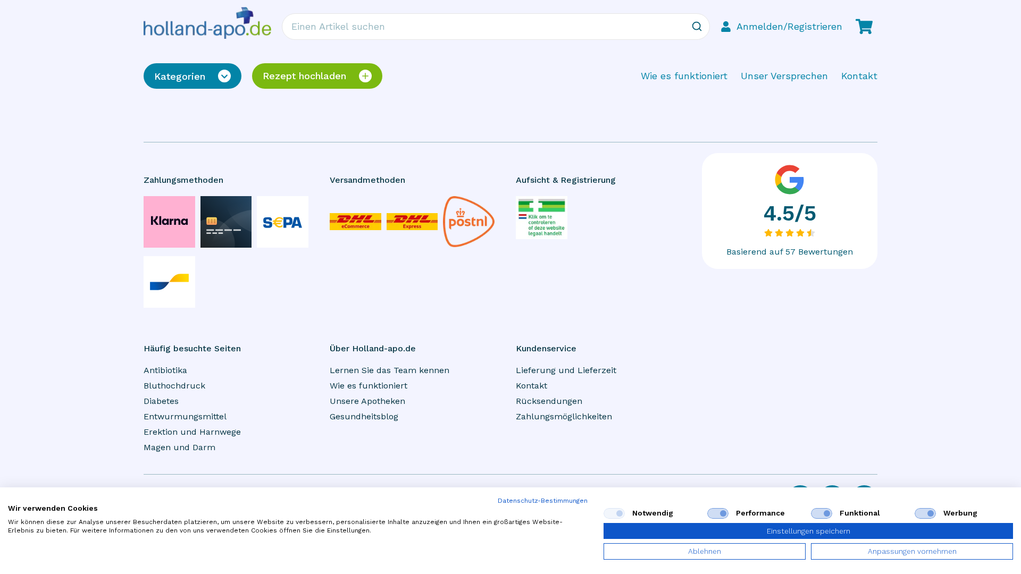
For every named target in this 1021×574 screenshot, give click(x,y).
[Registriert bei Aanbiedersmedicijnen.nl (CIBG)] (541, 217)
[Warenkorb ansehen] (864, 26)
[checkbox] (614, 513)
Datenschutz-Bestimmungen (543, 500)
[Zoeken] (696, 26)
